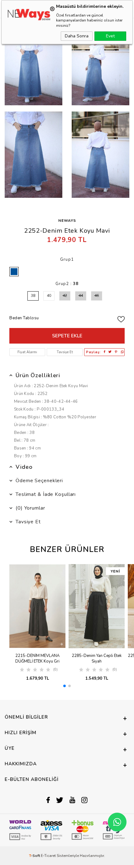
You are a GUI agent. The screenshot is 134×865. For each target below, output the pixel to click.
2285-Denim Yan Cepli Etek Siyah (97, 658)
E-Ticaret (48, 855)
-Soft (35, 855)
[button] (64, 686)
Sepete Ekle (67, 335)
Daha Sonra (77, 36)
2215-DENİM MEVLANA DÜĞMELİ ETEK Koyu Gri (37, 658)
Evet (110, 36)
